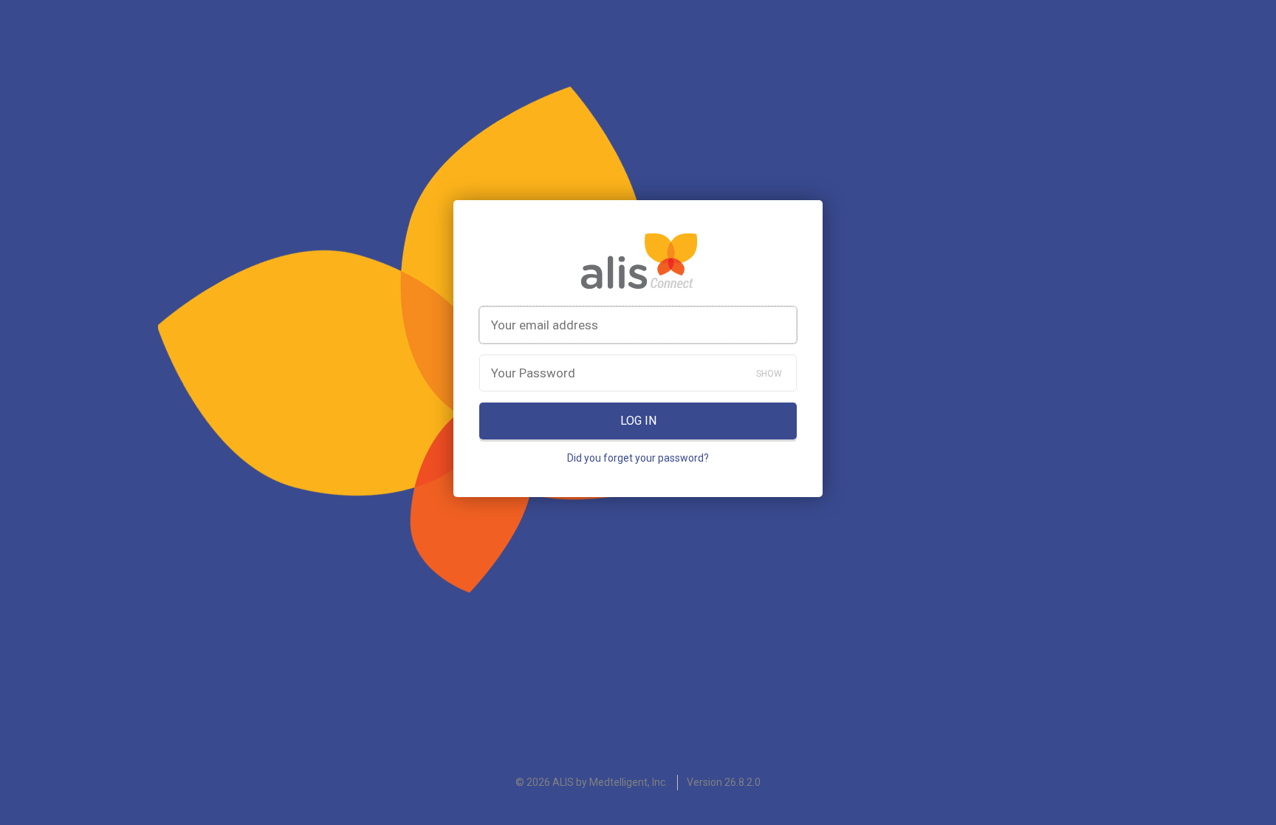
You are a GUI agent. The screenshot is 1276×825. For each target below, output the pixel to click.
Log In (638, 421)
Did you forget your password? (638, 458)
